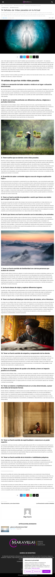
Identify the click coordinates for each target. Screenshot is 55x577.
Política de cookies (35, 568)
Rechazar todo (37, 571)
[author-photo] (27, 515)
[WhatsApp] (30, 57)
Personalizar (28, 571)
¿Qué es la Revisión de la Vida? (19, 527)
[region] (37, 566)
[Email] (34, 57)
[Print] (37, 57)
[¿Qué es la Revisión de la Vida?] (5, 529)
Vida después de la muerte (19, 5)
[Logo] (27, 549)
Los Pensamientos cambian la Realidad (45, 503)
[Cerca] (51, 558)
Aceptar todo (46, 571)
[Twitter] (24, 57)
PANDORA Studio (33, 575)
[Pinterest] (27, 57)
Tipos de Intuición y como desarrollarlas (10, 503)
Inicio (2, 5)
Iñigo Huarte (5, 17)
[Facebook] (21, 57)
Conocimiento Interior (8, 5)
